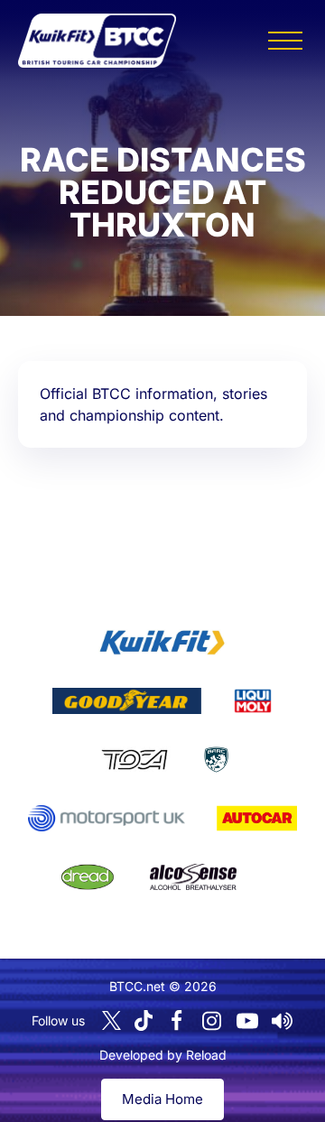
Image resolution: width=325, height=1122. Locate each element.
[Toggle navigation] (285, 40)
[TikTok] (144, 1020)
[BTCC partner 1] (162, 642)
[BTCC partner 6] (106, 818)
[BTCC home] (97, 41)
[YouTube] (247, 1021)
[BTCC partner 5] (216, 760)
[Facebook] (177, 1021)
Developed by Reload (163, 1054)
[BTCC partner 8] (87, 877)
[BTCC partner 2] (126, 701)
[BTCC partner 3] (253, 701)
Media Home (162, 1099)
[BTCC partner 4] (134, 760)
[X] (111, 1020)
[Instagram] (212, 1021)
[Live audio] (282, 1021)
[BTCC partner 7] (257, 818)
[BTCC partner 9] (193, 877)
